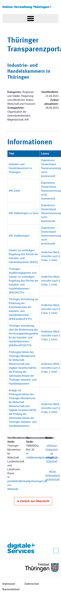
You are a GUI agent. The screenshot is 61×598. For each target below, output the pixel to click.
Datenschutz (32, 583)
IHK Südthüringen (19, 235)
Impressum (8, 583)
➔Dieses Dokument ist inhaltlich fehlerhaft (52, 453)
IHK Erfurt (14, 190)
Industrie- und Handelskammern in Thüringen (20, 168)
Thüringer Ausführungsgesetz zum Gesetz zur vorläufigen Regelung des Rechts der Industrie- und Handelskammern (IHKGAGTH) (23, 280)
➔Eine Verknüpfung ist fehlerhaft (52, 475)
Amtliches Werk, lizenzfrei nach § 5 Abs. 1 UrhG (50, 256)
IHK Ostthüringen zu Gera (23, 213)
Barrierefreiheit (11, 589)
